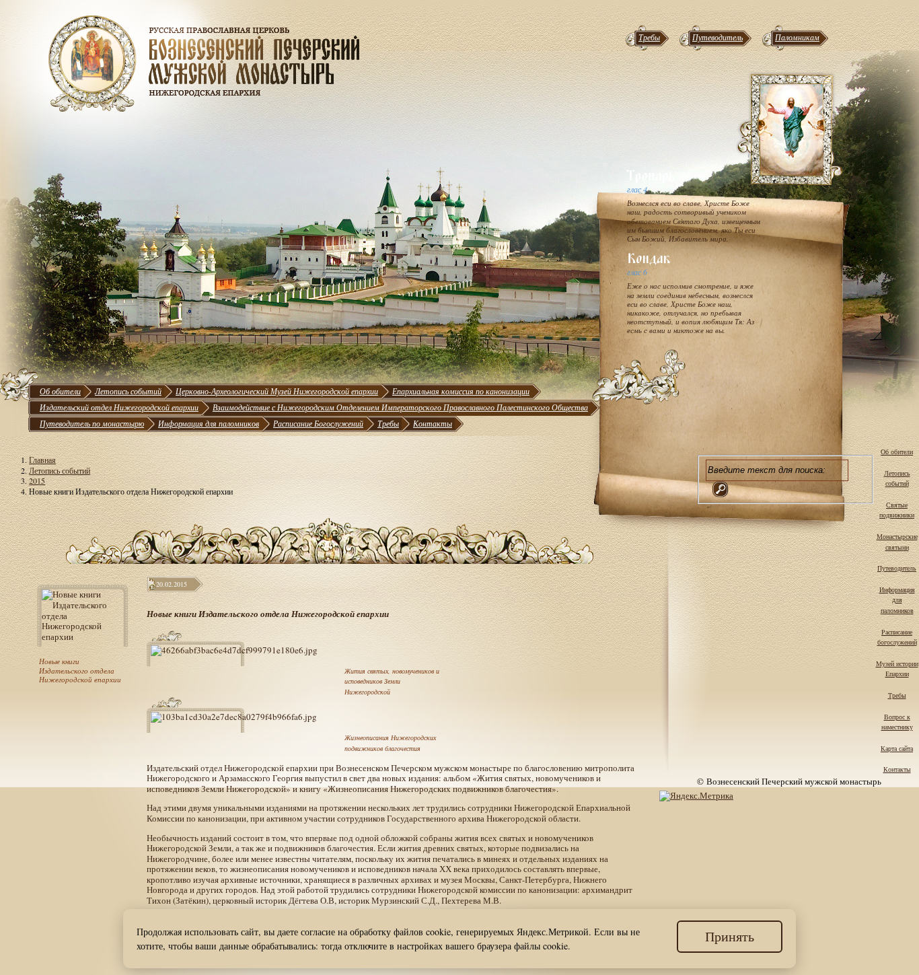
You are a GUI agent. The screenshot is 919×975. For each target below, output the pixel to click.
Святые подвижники (896, 510)
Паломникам (797, 37)
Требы (649, 37)
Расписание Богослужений (318, 423)
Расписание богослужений (897, 637)
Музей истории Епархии (897, 669)
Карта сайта (897, 748)
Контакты (432, 423)
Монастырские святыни (897, 542)
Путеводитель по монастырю (92, 423)
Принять (729, 936)
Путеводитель (717, 37)
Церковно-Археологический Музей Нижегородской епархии (277, 391)
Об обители (60, 391)
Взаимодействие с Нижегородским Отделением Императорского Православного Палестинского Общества (400, 407)
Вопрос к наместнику (897, 722)
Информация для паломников (208, 423)
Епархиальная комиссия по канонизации (460, 391)
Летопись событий (128, 391)
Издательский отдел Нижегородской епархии (119, 407)
